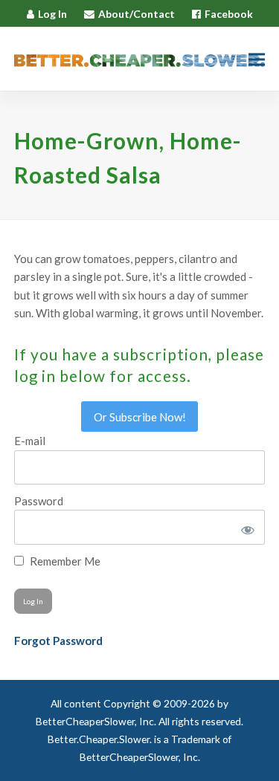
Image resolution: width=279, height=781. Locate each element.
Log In (52, 13)
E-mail (29, 440)
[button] (256, 59)
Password (38, 501)
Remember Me (64, 561)
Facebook (229, 13)
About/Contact (136, 13)
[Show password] (245, 527)
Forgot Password (58, 640)
